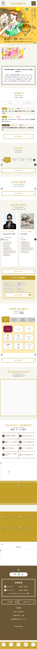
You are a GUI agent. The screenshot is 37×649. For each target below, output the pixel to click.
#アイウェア (8, 287)
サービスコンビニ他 (29, 346)
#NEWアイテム (8, 283)
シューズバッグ (29, 329)
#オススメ (20, 290)
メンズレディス (19, 329)
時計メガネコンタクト (18, 337)
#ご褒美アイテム (21, 283)
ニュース (9, 103)
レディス (8, 329)
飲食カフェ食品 (18, 346)
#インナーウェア (9, 290)
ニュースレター (27, 103)
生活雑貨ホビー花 (8, 346)
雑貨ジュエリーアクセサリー (8, 337)
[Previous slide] (3, 160)
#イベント (17, 287)
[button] (8, 44)
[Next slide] (34, 160)
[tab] (6, 319)
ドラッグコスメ (29, 337)
